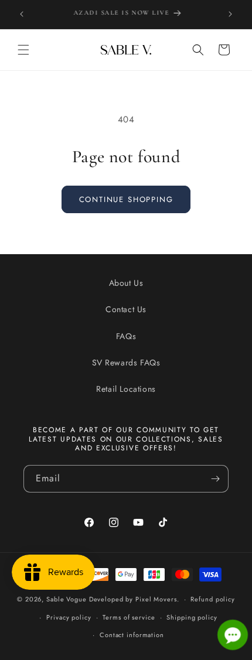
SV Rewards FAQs (126, 362)
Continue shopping (126, 199)
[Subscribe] (215, 479)
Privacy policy (68, 617)
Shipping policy (191, 617)
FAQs (126, 336)
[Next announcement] (230, 14)
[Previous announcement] (22, 14)
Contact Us (126, 309)
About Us (126, 283)
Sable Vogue (66, 599)
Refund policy (212, 599)
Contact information (132, 635)
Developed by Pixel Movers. (134, 599)
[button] (23, 50)
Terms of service (129, 617)
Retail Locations (126, 389)
